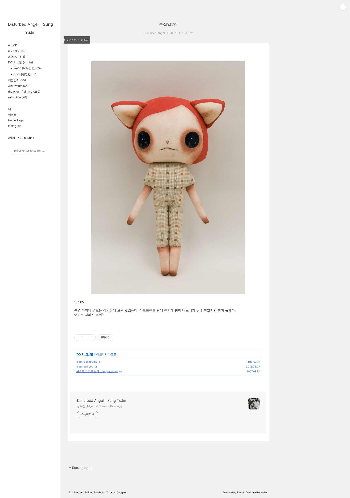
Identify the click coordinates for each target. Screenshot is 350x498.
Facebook (99, 492)
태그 (11, 109)
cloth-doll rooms (86, 361)
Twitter (88, 492)
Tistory (241, 492)
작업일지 (17, 80)
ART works (18, 86)
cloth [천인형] (25, 74)
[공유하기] (86, 337)
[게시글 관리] (91, 337)
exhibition (17, 97)
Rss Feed (74, 492)
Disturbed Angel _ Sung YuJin (101, 400)
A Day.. (16, 56)
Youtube (110, 492)
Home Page (15, 120)
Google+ (121, 492)
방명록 (12, 114)
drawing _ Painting (24, 91)
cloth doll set (84, 366)
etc (13, 45)
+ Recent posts (80, 468)
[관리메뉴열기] (343, 7)
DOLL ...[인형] (20, 62)
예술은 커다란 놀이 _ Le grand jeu (97, 371)
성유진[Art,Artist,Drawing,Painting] (99, 406)
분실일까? (168, 24)
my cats (17, 51)
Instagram (14, 126)
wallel (264, 492)
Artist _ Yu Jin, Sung (21, 137)
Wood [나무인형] (27, 68)
